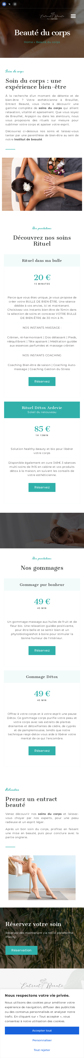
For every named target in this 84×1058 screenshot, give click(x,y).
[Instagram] (15, 4)
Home (28, 42)
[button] (73, 16)
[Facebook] (4, 4)
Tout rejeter (42, 1050)
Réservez (42, 381)
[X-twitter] (9, 4)
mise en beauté (24, 833)
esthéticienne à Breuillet (58, 100)
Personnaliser (42, 1040)
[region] (42, 1023)
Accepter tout (42, 1030)
